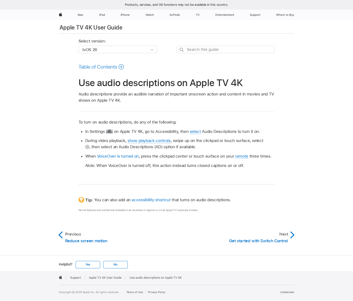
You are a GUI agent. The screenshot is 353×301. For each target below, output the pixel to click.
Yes (87, 264)
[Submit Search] (181, 49)
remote (241, 156)
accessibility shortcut (151, 199)
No (115, 264)
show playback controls (149, 140)
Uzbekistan (287, 292)
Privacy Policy (156, 292)
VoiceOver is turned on (118, 156)
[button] (101, 67)
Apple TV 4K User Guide (91, 27)
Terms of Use (134, 292)
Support (75, 277)
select (195, 131)
